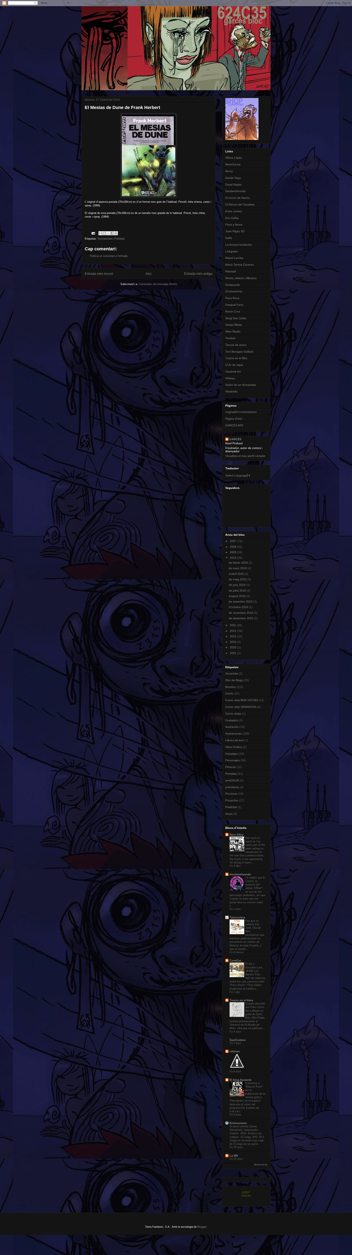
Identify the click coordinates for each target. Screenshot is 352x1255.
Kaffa (228, 238)
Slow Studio (232, 331)
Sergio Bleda (233, 324)
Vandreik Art (233, 371)
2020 (233, 647)
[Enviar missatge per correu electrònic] (93, 233)
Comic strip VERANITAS (240, 706)
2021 (233, 653)
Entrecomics (238, 1123)
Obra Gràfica (233, 747)
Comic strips (233, 713)
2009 (233, 552)
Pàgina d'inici (233, 418)
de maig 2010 (238, 579)
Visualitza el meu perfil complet (245, 456)
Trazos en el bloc (241, 1000)
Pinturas (230, 767)
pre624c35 (232, 780)
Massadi (230, 271)
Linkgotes (231, 251)
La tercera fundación (238, 244)
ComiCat (235, 960)
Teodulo (230, 338)
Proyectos (231, 800)
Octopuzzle (232, 284)
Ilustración (232, 726)
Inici (149, 273)
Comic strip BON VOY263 (241, 700)
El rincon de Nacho (237, 197)
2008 (233, 546)
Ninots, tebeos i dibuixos (241, 278)
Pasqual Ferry (234, 304)
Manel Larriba (234, 258)
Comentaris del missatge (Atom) (158, 284)
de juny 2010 (237, 584)
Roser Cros (232, 311)
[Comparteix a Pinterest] (116, 233)
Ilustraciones (105, 238)
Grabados (231, 720)
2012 (233, 630)
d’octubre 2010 (239, 607)
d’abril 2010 (237, 573)
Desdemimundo (235, 191)
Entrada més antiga (198, 273)
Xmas (229, 813)
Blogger (201, 1226)
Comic (229, 693)
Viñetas (230, 378)
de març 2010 (238, 568)
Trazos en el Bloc (236, 358)
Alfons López (233, 157)
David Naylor (233, 184)
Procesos (231, 793)
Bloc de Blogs (234, 680)
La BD (234, 1155)
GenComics (238, 1040)
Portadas (119, 238)
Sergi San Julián (235, 318)
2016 (233, 641)
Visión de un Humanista (240, 384)
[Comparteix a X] (108, 233)
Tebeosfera (237, 917)
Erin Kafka (232, 218)
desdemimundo (240, 874)
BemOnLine (233, 164)
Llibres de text (234, 740)
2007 (233, 541)
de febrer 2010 (239, 562)
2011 (233, 625)
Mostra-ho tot (260, 1164)
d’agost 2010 (237, 596)
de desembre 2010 (241, 618)
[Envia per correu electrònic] (100, 233)
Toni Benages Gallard (239, 351)
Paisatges (231, 753)
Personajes (232, 760)
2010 (233, 557)
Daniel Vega (233, 177)
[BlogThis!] (104, 233)
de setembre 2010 (241, 601)
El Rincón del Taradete (239, 204)
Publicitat (231, 807)
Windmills (231, 391)
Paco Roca (232, 298)
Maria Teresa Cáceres (239, 264)
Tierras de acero (235, 344)
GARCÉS (235, 439)
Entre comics (233, 211)
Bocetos (230, 687)
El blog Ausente (241, 1079)
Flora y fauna (233, 224)
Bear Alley (236, 834)
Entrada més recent (99, 273)
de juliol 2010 (238, 590)
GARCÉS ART (234, 425)
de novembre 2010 (241, 612)
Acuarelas (231, 673)
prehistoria (232, 787)
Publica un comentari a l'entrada (109, 255)
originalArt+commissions (241, 412)
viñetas (235, 1051)
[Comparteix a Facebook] (112, 233)
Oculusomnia (233, 291)
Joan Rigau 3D (234, 231)
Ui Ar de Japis (234, 364)
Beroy (229, 171)
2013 (233, 636)
